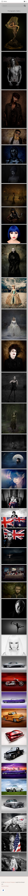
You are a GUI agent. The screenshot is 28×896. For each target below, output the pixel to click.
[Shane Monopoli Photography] (14, 1)
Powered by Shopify (4, 886)
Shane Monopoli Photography (10, 882)
